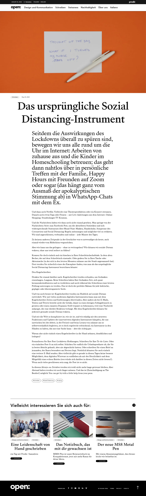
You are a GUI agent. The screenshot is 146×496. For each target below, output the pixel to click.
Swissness (73, 7)
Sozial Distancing (49, 380)
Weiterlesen (17, 458)
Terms (112, 488)
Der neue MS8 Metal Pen (115, 446)
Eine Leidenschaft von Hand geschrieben (30, 446)
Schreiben (60, 7)
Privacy (119, 488)
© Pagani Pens (103, 488)
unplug (60, 380)
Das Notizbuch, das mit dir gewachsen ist (73, 446)
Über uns (103, 7)
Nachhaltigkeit (88, 7)
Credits (126, 488)
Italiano (36, 2)
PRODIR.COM (61, 488)
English (43, 2)
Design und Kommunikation (38, 7)
